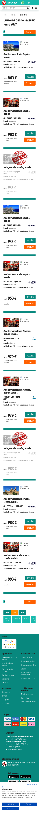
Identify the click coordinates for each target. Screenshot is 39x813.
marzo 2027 (26, 619)
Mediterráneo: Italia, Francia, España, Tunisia (16, 500)
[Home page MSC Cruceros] (32, 61)
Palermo (15, 67)
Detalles (30, 76)
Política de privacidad (31, 785)
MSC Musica (7, 61)
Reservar (30, 83)
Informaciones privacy (28, 661)
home (5, 15)
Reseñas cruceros (26, 694)
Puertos (13, 15)
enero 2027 (7, 619)
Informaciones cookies (28, 665)
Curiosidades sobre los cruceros (9, 658)
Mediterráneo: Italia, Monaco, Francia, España (17, 332)
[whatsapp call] (22, 2)
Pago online (25, 698)
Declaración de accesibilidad (26, 674)
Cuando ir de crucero (8, 675)
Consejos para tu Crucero (7, 670)
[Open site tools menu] (36, 2)
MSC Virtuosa (8, 506)
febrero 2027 (17, 619)
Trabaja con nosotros (28, 679)
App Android (6, 703)
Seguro (23, 669)
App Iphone (5, 700)
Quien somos (6, 692)
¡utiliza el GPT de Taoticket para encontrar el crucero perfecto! (22, 764)
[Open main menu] (36, 8)
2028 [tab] (22, 612)
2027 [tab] (14, 613)
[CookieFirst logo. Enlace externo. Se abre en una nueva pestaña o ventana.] (2, 787)
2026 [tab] (7, 612)
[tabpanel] (19, 620)
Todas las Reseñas (9, 647)
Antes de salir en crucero (7, 664)
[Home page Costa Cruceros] (34, 338)
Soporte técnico (26, 657)
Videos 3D (5, 683)
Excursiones (5, 679)
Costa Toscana (8, 338)
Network (4, 696)
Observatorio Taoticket (28, 702)
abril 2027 (35, 619)
